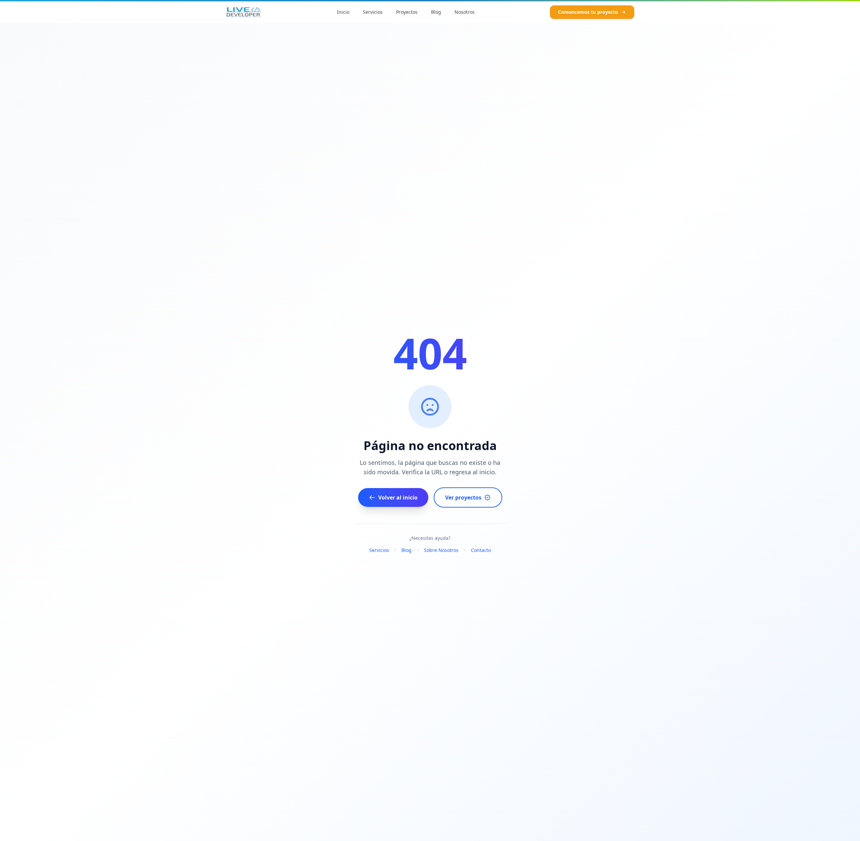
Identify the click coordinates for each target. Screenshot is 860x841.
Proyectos (407, 12)
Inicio (343, 12)
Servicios (373, 12)
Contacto (481, 550)
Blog (436, 12)
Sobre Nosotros (441, 550)
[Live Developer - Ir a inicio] (244, 12)
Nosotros (465, 12)
